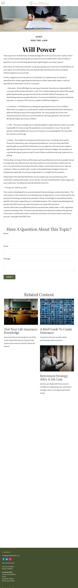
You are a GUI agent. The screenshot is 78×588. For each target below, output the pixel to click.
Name (6, 233)
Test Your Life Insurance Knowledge (20, 331)
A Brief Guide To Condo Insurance (56, 331)
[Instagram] (10, 559)
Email (6, 246)
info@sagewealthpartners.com (11, 555)
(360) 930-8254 (10, 563)
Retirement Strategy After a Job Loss (54, 377)
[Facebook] (3, 559)
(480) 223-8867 (10, 581)
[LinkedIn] (6, 559)
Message (7, 259)
